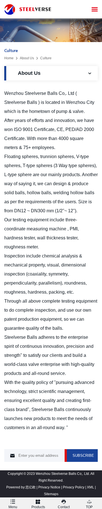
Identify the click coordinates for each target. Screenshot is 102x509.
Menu (12, 504)
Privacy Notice (49, 487)
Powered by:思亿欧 (21, 487)
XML (90, 487)
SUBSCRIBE (83, 455)
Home (9, 58)
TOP (89, 504)
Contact (64, 504)
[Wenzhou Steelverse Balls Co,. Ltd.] (28, 9)
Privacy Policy (73, 487)
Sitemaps (51, 494)
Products (38, 504)
